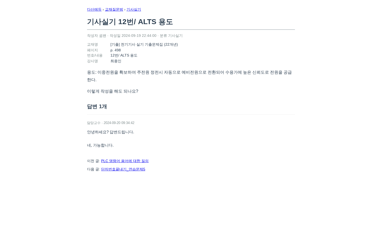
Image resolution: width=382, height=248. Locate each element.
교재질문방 (114, 9)
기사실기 (134, 9)
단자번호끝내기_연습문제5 (123, 169)
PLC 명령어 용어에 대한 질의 (125, 161)
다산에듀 (94, 9)
